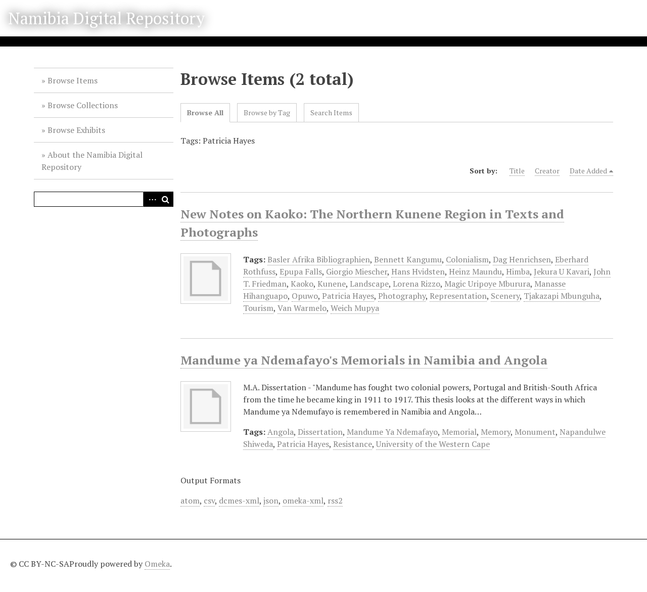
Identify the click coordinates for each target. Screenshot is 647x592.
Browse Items (73, 80)
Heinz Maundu (475, 271)
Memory (496, 431)
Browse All (205, 112)
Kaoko (302, 283)
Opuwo (305, 295)
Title (517, 170)
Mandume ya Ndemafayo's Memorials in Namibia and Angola (363, 360)
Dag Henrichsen (522, 259)
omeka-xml (303, 500)
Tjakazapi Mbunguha (561, 295)
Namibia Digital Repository (106, 18)
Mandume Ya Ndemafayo (392, 431)
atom (190, 500)
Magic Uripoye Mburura (487, 283)
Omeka (157, 563)
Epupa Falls (301, 271)
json (271, 500)
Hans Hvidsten (418, 271)
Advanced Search (150, 199)
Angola (280, 431)
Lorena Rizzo (416, 283)
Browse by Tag (267, 112)
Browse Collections (83, 105)
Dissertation (320, 431)
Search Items (331, 112)
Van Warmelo (302, 307)
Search (165, 199)
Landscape (369, 283)
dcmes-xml (239, 500)
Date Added (588, 170)
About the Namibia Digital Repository (92, 160)
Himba (518, 271)
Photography (402, 295)
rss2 (335, 500)
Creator (547, 170)
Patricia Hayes (348, 295)
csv (209, 500)
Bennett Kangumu (408, 259)
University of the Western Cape (433, 443)
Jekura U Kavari (561, 271)
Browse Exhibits (76, 129)
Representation (458, 295)
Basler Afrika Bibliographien (318, 259)
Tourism (258, 307)
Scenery (505, 295)
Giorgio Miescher (356, 271)
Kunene (331, 283)
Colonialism (467, 259)
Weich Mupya (355, 307)
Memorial (459, 431)
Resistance (352, 443)
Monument (535, 431)
